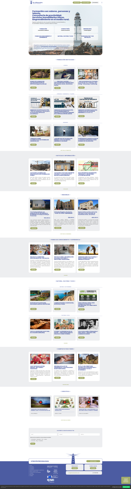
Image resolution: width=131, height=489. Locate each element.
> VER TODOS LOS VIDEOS (65, 420)
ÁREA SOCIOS (77, 2)
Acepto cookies (126, 486)
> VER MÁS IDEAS (65, 384)
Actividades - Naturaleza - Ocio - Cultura (39, 439)
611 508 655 (95, 2)
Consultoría (32, 467)
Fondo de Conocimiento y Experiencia (37, 470)
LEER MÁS (33, 87)
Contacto (31, 473)
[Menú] (101, 2)
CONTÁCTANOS (93, 461)
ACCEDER (75, 468)
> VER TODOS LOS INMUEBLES (65, 233)
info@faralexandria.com (73, 472)
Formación (32, 466)
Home (31, 465)
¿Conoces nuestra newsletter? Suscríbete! (125, 480)
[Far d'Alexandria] (35, 3)
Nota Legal (32, 474)
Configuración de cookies (117, 486)
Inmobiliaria (32, 468)
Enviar (33, 443)
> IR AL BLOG (65, 189)
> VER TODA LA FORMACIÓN (65, 150)
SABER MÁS (34, 228)
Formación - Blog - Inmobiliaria (37, 440)
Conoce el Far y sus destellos (35, 472)
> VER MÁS (66, 275)
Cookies (31, 475)
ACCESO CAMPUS (86, 2)
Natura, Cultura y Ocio (34, 471)
